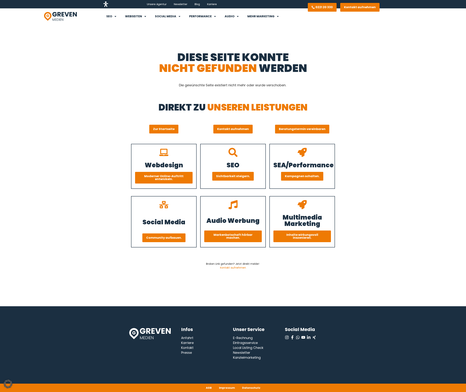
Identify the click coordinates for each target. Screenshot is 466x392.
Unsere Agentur (157, 4)
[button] (8, 384)
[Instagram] (287, 337)
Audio (229, 16)
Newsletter (180, 4)
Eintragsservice (245, 342)
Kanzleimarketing (247, 357)
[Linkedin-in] (309, 337)
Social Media (165, 16)
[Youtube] (303, 337)
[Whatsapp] (298, 337)
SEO (109, 16)
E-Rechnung (243, 338)
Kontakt (187, 347)
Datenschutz (251, 388)
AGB (209, 388)
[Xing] (314, 337)
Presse (186, 352)
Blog (197, 4)
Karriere (212, 4)
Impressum (227, 388)
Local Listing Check (248, 347)
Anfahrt (187, 338)
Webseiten (133, 16)
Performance (200, 16)
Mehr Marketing (261, 16)
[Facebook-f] (292, 337)
